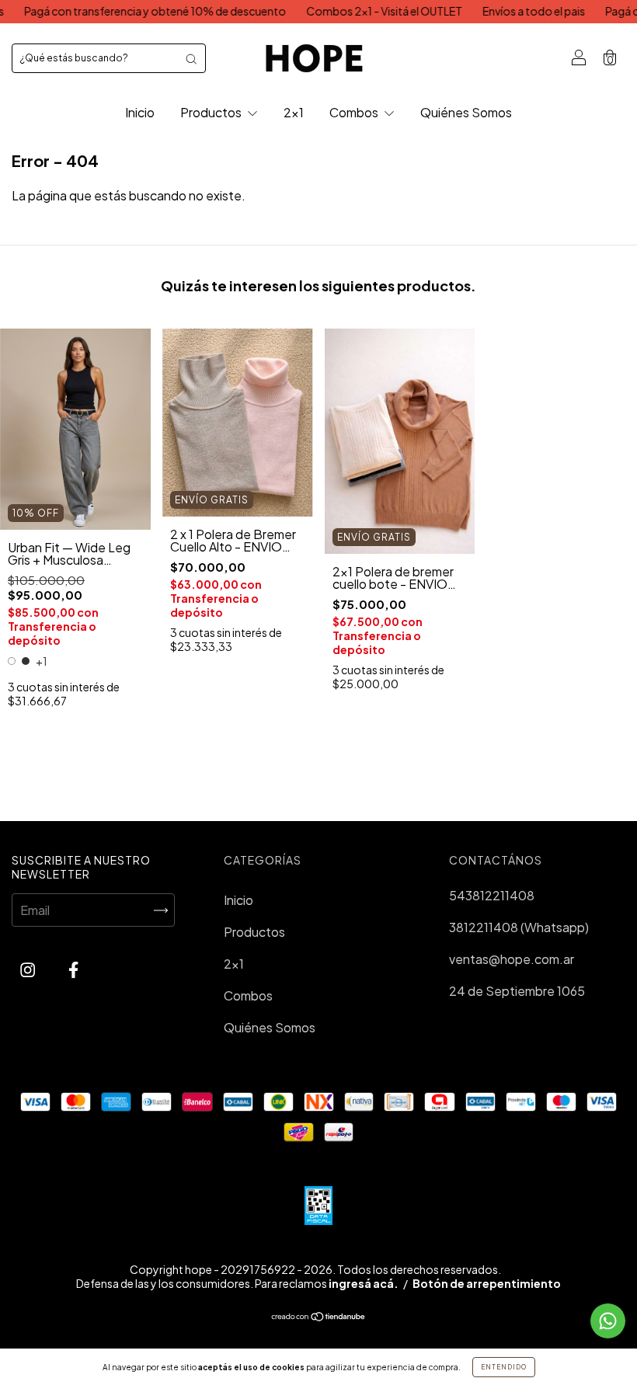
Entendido (504, 1367)
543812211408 (491, 895)
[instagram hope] (29, 969)
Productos (212, 112)
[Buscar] (191, 58)
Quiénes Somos (466, 112)
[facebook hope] (73, 969)
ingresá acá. (364, 1283)
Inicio (140, 112)
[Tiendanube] (318, 1317)
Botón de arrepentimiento (486, 1283)
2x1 (294, 112)
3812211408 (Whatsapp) (519, 927)
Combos (355, 112)
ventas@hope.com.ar (511, 959)
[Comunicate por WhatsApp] (607, 1320)
